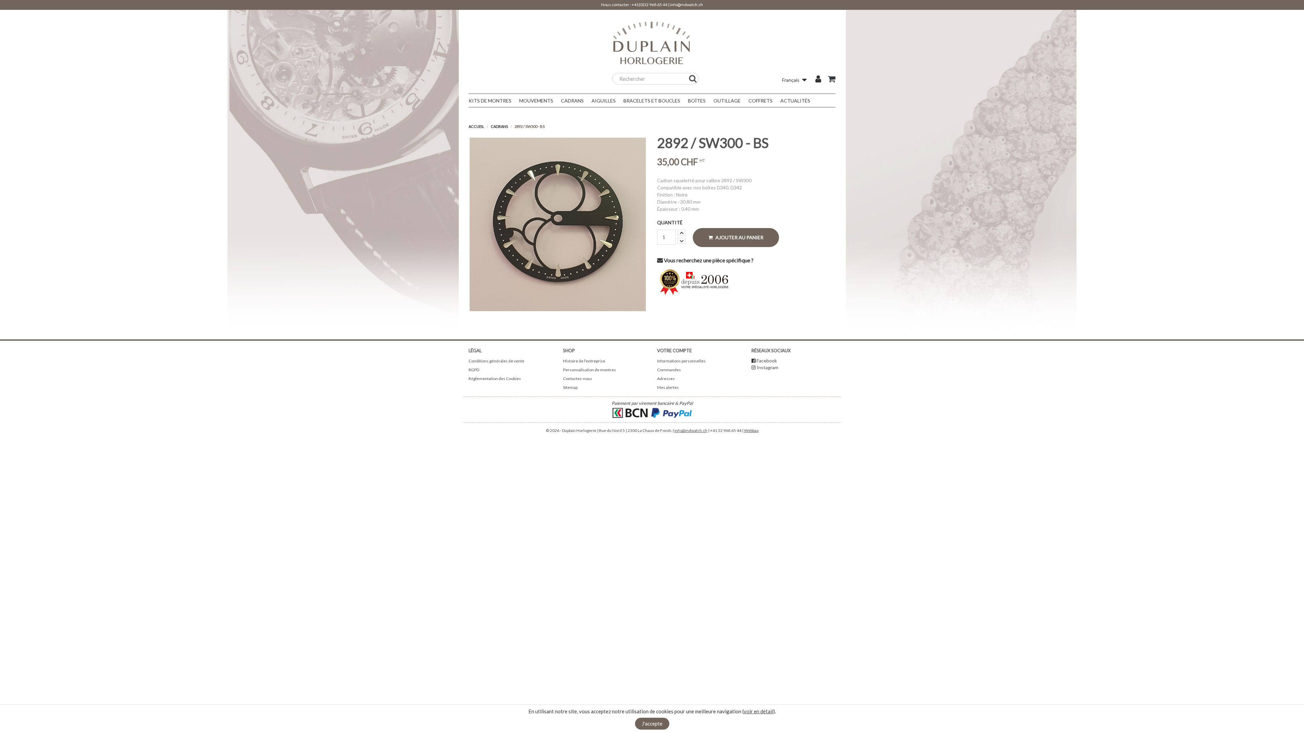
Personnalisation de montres (589, 369)
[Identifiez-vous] (818, 80)
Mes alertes (668, 387)
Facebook (767, 360)
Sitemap (570, 387)
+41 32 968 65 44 (725, 430)
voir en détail (758, 711)
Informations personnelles (681, 360)
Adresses (666, 378)
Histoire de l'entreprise (584, 360)
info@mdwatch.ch (686, 4)
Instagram (767, 367)
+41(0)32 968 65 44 (649, 4)
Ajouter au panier (738, 237)
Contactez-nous (577, 378)
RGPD (474, 369)
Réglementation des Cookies (495, 378)
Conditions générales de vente (496, 360)
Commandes (669, 369)
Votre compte (674, 350)
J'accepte (652, 723)
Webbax (751, 430)
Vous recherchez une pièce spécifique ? (708, 260)
